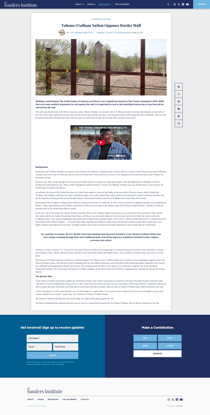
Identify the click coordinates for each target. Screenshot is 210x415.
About (78, 4)
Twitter (179, 4)
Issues (90, 4)
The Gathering (122, 4)
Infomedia (179, 406)
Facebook (183, 4)
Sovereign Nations (101, 19)
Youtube (187, 4)
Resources (104, 4)
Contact (85, 399)
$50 (145, 338)
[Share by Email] (179, 109)
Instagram (175, 4)
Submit (52, 355)
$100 (169, 338)
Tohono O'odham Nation (118, 33)
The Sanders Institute (81, 33)
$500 (145, 346)
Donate (201, 4)
